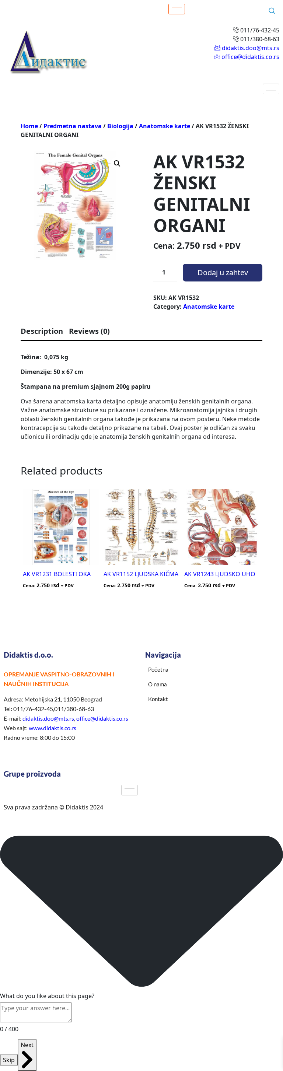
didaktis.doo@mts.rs (48, 718)
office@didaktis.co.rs (102, 718)
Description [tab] (42, 331)
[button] (117, 163)
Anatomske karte (164, 126)
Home (29, 126)
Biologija (120, 126)
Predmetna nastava (72, 126)
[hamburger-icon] (176, 9)
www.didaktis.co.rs (52, 727)
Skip (9, 1060)
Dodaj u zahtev (223, 272)
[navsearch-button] (271, 11)
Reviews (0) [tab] (89, 331)
